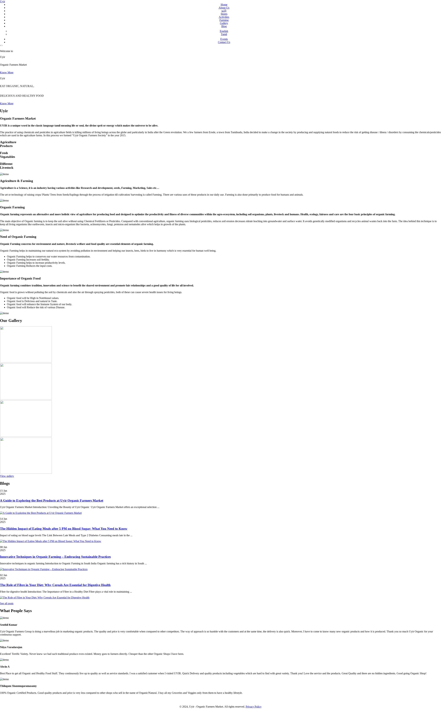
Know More (6, 72)
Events (224, 39)
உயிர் (224, 10)
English (224, 31)
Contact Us (224, 42)
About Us (224, 7)
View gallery (7, 476)
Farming (224, 20)
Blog (224, 26)
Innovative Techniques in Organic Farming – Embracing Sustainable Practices (55, 556)
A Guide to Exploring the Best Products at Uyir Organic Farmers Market (51, 500)
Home (224, 4)
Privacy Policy (253, 706)
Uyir (2, 1)
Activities (224, 17)
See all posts (6, 603)
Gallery (224, 23)
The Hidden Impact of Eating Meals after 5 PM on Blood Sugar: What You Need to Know (63, 528)
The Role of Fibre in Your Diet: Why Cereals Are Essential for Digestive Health (55, 585)
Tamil (224, 34)
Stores (224, 13)
